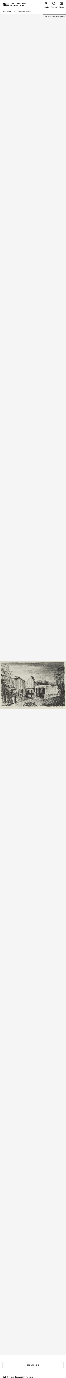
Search (54, 7)
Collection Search (24, 11)
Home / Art (7, 11)
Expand (30, 1365)
